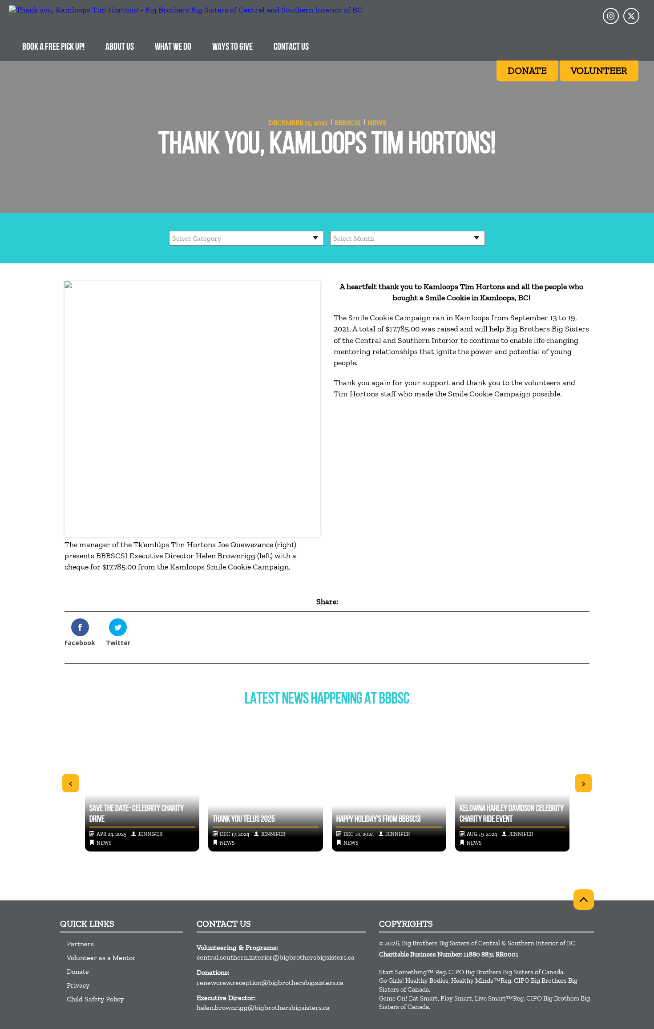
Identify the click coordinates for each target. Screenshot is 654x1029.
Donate (78, 971)
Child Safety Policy (95, 999)
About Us (119, 47)
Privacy (78, 985)
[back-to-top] (583, 899)
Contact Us (291, 47)
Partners (80, 944)
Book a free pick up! (53, 47)
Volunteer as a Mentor (101, 957)
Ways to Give (232, 47)
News (376, 123)
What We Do (173, 47)
